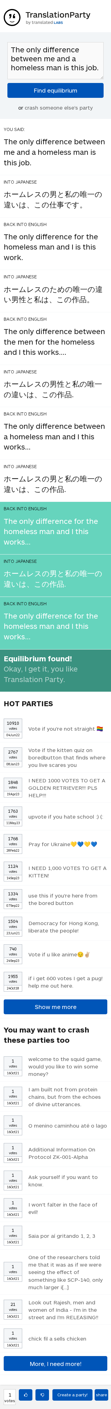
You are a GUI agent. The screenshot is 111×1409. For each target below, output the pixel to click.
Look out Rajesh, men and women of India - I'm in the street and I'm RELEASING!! (63, 1309)
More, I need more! (55, 1363)
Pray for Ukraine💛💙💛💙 (62, 844)
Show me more (55, 1006)
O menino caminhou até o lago (67, 1125)
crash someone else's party (59, 107)
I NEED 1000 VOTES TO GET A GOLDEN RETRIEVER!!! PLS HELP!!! (66, 787)
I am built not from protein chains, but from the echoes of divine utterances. (64, 1096)
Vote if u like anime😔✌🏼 (59, 954)
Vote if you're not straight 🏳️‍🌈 (65, 728)
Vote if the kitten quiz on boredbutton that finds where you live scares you (66, 757)
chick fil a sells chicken (57, 1338)
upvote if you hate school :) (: (65, 816)
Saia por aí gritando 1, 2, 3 (61, 1236)
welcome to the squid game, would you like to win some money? (65, 1066)
